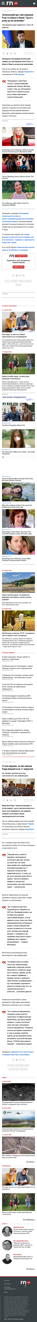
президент (14, 281)
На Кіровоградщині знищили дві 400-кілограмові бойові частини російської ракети (17, 698)
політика (11, 1065)
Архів (6, 1292)
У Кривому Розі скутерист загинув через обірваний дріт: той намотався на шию (17, 676)
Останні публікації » (10, 306)
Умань (21, 281)
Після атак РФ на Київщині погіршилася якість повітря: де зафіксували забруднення (17, 686)
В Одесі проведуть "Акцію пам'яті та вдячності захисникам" (16, 658)
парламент (23, 1069)
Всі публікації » (29, 1220)
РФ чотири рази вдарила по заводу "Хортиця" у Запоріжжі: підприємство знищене (16, 732)
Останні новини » (9, 653)
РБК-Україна (19, 74)
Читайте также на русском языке (29, 53)
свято (7, 281)
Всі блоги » (30, 1269)
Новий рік (28, 281)
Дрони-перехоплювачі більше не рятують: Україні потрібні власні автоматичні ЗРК (18, 743)
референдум (19, 1065)
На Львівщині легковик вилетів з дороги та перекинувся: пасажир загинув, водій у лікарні (18, 709)
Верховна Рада (14, 1069)
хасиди (18, 285)
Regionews (28, 72)
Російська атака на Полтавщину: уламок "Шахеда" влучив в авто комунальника (17, 667)
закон (27, 1065)
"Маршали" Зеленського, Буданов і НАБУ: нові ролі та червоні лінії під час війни (22, 1245)
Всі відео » (31, 1162)
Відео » (5, 1077)
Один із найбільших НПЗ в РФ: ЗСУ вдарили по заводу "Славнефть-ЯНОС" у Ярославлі (17, 721)
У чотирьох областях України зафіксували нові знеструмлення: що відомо (18, 752)
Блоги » (5, 1224)
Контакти (7, 1284)
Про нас (6, 1280)
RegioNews (29, 829)
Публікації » (6, 1166)
